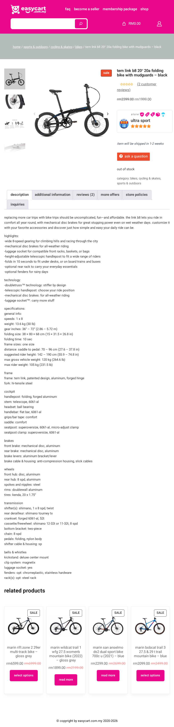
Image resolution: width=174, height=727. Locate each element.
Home (17, 47)
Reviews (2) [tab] (86, 194)
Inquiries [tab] (18, 204)
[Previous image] (34, 114)
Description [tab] (20, 194)
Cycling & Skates (61, 47)
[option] (14, 101)
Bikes (78, 47)
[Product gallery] (71, 110)
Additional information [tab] (52, 194)
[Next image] (107, 114)
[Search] (81, 23)
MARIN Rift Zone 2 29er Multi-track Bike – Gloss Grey (24, 651)
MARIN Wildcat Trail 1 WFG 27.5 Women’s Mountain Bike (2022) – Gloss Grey (66, 654)
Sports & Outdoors (36, 47)
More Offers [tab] (110, 194)
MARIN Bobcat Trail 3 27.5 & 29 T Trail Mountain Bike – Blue (150, 651)
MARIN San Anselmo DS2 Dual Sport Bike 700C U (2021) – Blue (108, 651)
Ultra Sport (140, 120)
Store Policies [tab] (137, 194)
